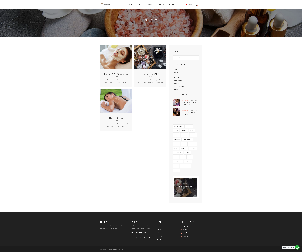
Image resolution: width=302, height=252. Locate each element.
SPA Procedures (179, 86)
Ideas (184, 143)
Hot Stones (116, 118)
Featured (177, 139)
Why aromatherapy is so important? (190, 113)
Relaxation (177, 83)
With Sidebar (185, 166)
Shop (183, 157)
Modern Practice (179, 80)
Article (189, 126)
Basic (116, 76)
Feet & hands (187, 139)
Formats (176, 72)
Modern (193, 148)
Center (176, 135)
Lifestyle (192, 143)
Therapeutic (178, 161)
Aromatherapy (178, 126)
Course (185, 135)
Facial (193, 135)
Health (176, 75)
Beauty (176, 69)
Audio (176, 130)
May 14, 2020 (194, 100)
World (176, 170)
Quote (187, 152)
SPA (190, 157)
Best (191, 130)
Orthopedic (177, 152)
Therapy (176, 89)
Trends (188, 161)
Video (175, 166)
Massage (183, 148)
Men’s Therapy (150, 74)
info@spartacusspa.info (139, 232)
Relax (176, 157)
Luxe (175, 148)
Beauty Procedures (116, 74)
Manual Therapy (179, 78)
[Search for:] (186, 57)
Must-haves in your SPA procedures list (189, 103)
